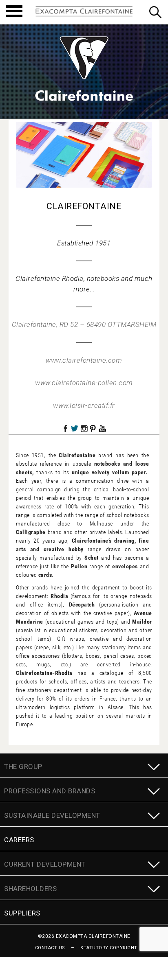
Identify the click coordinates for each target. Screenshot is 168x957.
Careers (19, 840)
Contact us (50, 947)
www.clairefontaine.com (84, 360)
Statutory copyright (108, 947)
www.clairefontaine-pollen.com (84, 383)
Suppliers (22, 913)
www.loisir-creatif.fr (84, 405)
